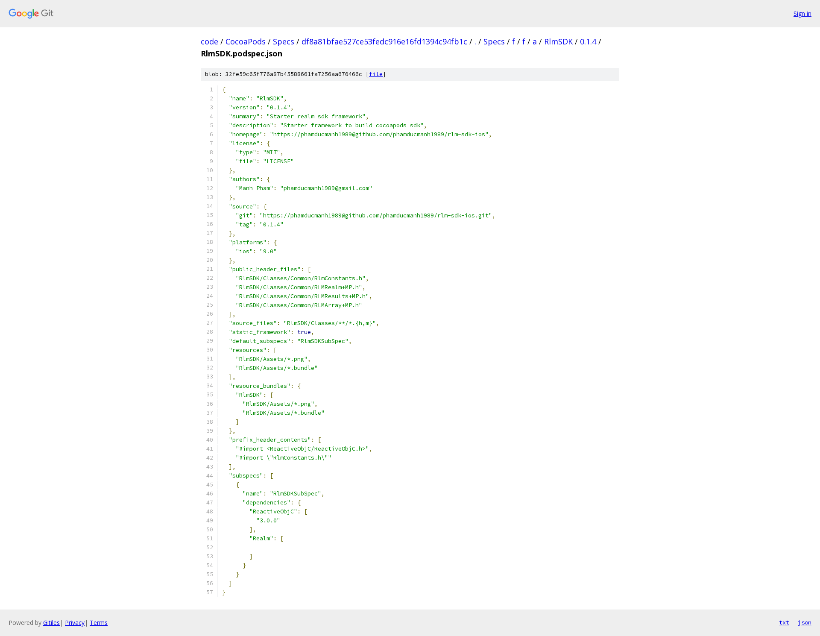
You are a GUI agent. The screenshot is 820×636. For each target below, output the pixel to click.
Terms (99, 622)
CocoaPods (246, 41)
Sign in (802, 13)
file (376, 74)
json (804, 622)
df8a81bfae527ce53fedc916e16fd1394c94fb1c (384, 41)
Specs (283, 41)
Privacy (75, 622)
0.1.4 (588, 41)
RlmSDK (558, 41)
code (209, 41)
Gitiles (51, 622)
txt (784, 622)
